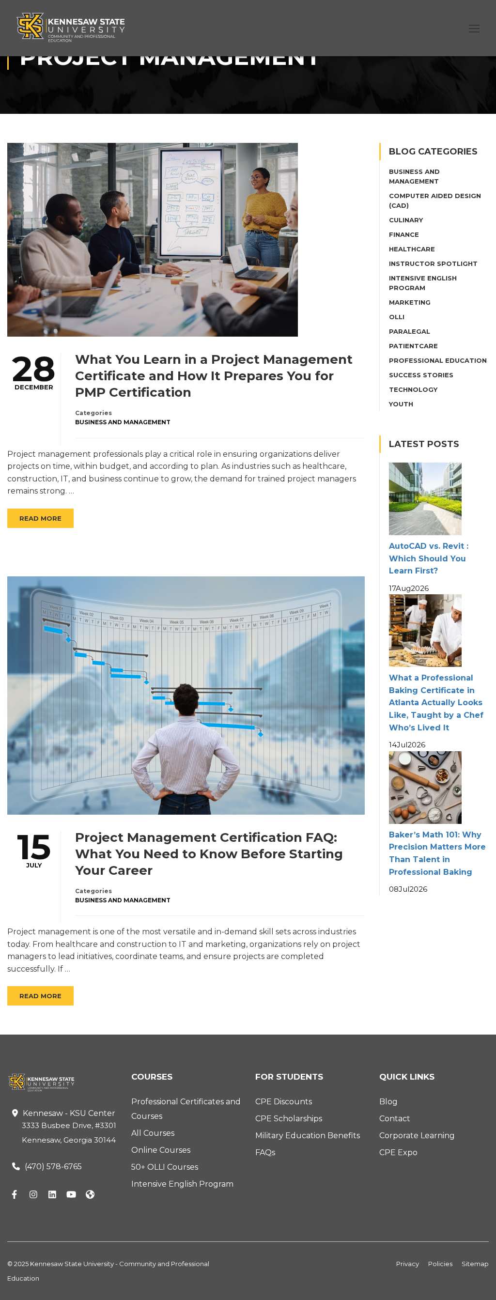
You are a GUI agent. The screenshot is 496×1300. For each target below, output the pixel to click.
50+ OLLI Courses (164, 1167)
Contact (394, 1118)
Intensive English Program (182, 1184)
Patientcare (413, 346)
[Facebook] (14, 1195)
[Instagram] (33, 1195)
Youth (401, 404)
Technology (413, 389)
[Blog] (90, 1195)
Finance (404, 234)
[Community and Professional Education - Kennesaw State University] (77, 27)
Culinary (406, 220)
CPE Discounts (283, 1101)
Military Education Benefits (307, 1135)
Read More (40, 518)
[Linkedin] (52, 1195)
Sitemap (475, 1264)
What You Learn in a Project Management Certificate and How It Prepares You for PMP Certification (214, 376)
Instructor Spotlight (433, 263)
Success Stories (421, 375)
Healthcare (412, 249)
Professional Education (438, 360)
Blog (388, 1101)
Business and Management (122, 422)
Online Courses (160, 1150)
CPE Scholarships (288, 1118)
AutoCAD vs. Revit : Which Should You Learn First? (428, 558)
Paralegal (409, 331)
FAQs (265, 1152)
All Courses (152, 1133)
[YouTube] (71, 1195)
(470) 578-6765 (53, 1166)
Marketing (410, 302)
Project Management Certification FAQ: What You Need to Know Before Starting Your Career (209, 854)
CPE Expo (398, 1152)
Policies (440, 1264)
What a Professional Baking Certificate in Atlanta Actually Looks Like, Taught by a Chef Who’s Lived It (436, 702)
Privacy (407, 1264)
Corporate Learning (417, 1135)
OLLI (396, 317)
